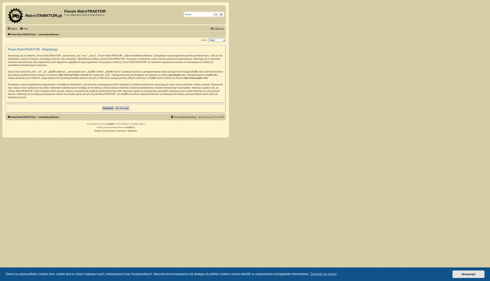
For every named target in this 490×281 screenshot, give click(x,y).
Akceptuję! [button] (468, 274)
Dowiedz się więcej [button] (323, 274)
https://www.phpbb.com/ (195, 78)
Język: (204, 40)
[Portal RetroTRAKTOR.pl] (35, 15)
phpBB (110, 124)
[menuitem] (24, 28)
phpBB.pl (130, 127)
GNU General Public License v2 (74, 75)
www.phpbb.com (176, 75)
